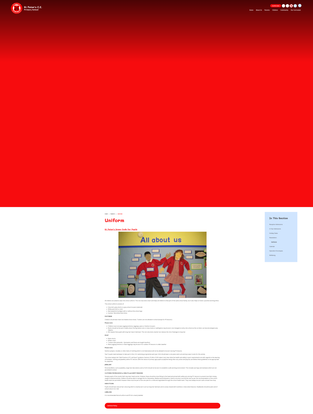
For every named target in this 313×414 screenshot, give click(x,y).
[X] (291, 5)
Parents (112, 214)
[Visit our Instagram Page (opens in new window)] (287, 5)
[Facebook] (283, 5)
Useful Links (275, 6)
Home (106, 214)
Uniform (120, 214)
